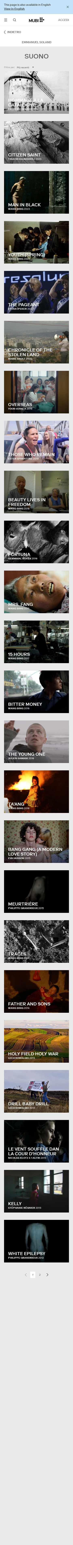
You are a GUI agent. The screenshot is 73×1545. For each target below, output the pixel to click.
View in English (14, 9)
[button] (5, 20)
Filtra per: (9, 67)
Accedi (63, 20)
